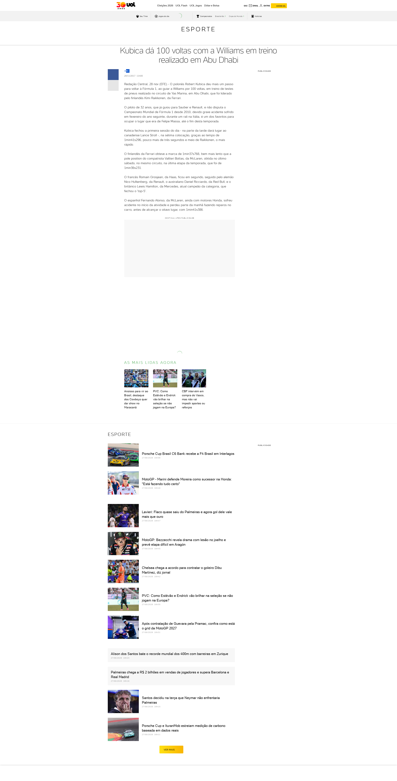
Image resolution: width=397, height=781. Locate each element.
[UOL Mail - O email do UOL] (253, 6)
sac (246, 6)
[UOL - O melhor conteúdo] (126, 5)
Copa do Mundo (236, 16)
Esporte (198, 29)
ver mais (169, 749)
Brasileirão (219, 16)
